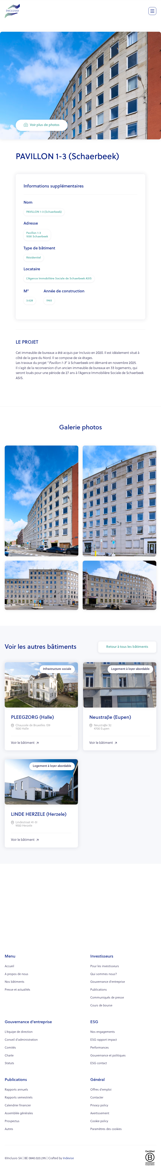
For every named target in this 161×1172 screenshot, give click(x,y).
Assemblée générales (19, 1113)
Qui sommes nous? (103, 974)
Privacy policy (99, 1105)
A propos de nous (16, 974)
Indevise (68, 1158)
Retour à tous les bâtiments (127, 647)
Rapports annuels (16, 1090)
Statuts (9, 1063)
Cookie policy (99, 1121)
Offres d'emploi (101, 1090)
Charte (9, 1055)
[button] (152, 11)
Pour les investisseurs (104, 966)
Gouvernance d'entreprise (107, 982)
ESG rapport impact (103, 1040)
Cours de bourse (101, 1005)
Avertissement (99, 1113)
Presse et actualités (17, 990)
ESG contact (98, 1063)
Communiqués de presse (107, 998)
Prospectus (12, 1121)
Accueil (9, 966)
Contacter (96, 1097)
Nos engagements (102, 1032)
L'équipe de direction (19, 1032)
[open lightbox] (41, 501)
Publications (98, 990)
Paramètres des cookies (106, 1129)
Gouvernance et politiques (108, 1055)
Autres (9, 1129)
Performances (99, 1048)
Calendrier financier (18, 1105)
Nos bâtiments (14, 982)
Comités (10, 1048)
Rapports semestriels (19, 1097)
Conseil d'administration (21, 1040)
